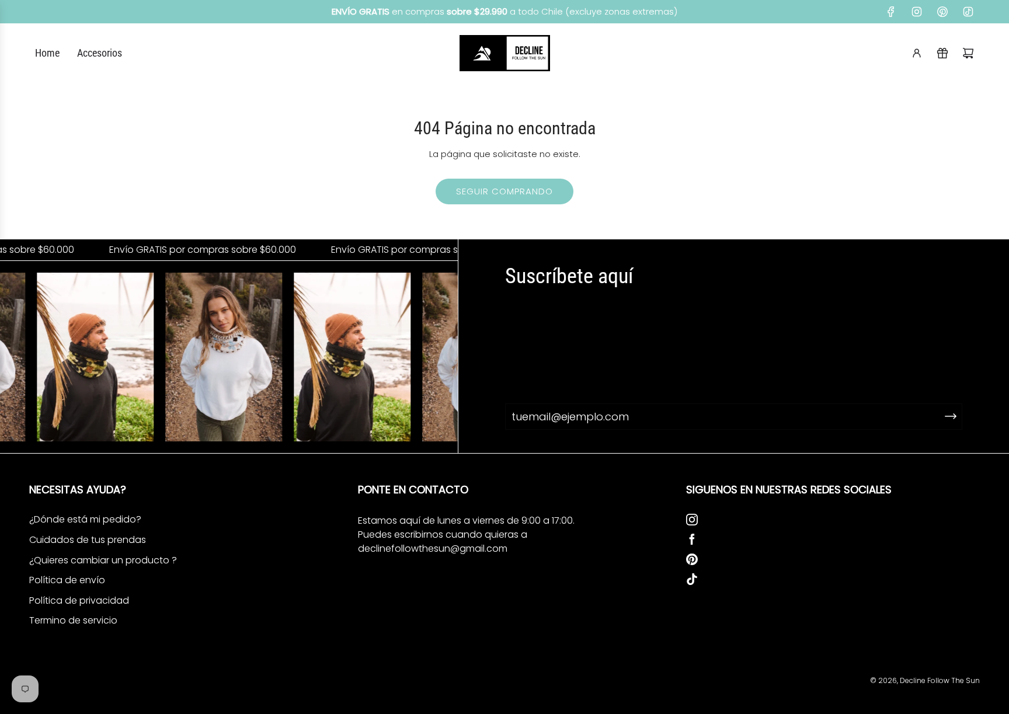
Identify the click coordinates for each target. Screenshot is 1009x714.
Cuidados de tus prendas (87, 539)
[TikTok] (968, 12)
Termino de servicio (73, 620)
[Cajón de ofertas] (942, 53)
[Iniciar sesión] (917, 53)
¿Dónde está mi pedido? (85, 519)
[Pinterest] (942, 12)
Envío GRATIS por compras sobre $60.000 (189, 250)
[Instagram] (917, 12)
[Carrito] (968, 53)
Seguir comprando (504, 191)
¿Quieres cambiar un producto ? (103, 560)
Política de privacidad (79, 600)
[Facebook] (891, 12)
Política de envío (67, 580)
